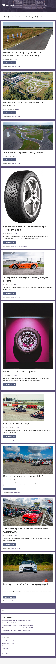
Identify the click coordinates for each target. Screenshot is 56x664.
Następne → (31, 606)
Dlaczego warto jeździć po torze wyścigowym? (25, 584)
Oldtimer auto (8, 5)
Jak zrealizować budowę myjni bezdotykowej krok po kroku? (16, 620)
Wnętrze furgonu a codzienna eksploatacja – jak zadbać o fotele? (17, 627)
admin (16, 59)
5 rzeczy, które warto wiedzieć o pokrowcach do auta (14, 622)
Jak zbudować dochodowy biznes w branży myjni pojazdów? (16, 630)
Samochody (5, 648)
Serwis (3, 651)
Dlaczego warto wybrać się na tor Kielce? (23, 476)
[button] (54, 3)
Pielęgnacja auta (23, 246)
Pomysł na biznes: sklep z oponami (20, 371)
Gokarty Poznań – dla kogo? (16, 423)
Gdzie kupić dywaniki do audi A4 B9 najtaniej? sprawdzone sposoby (18, 625)
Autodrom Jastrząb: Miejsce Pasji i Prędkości (25, 152)
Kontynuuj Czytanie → (9, 62)
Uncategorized (5, 653)
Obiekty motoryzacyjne (15, 66)
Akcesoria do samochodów (8, 640)
